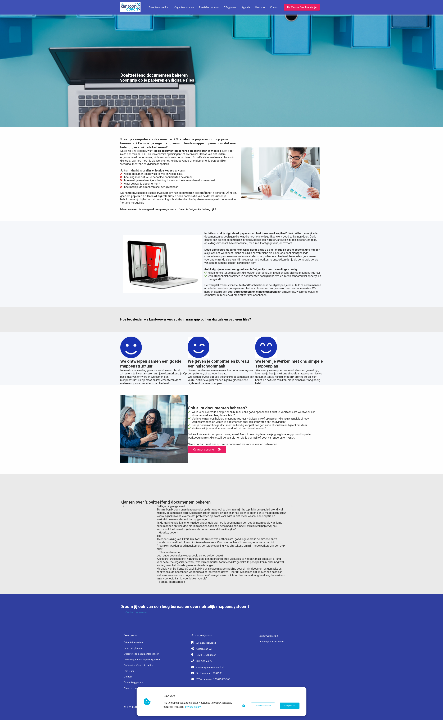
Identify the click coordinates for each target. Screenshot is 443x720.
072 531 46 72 (204, 661)
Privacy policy (193, 706)
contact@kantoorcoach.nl (210, 667)
